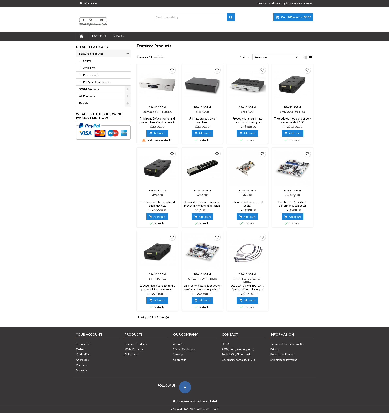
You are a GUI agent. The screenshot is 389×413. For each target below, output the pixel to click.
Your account (89, 334)
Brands (83, 103)
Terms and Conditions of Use (287, 344)
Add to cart (157, 133)
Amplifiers (89, 67)
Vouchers (81, 365)
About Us (98, 36)
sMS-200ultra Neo (292, 111)
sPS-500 (157, 195)
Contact (230, 334)
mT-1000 (202, 195)
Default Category (92, 47)
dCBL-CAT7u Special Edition (247, 280)
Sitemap (178, 354)
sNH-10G (247, 111)
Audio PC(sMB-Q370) (202, 279)
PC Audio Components (96, 82)
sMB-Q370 (292, 195)
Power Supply (91, 75)
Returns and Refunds (282, 354)
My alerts (81, 370)
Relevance (277, 57)
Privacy (274, 349)
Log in (284, 3)
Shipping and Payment (283, 359)
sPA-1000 (202, 111)
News (117, 36)
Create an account (302, 3)
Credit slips (82, 354)
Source (87, 60)
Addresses (82, 359)
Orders (80, 349)
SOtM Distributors (184, 349)
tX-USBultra (157, 279)
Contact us (179, 359)
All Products (87, 96)
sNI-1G (247, 195)
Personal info (83, 344)
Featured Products (91, 53)
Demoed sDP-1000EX (157, 111)
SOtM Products (89, 89)
